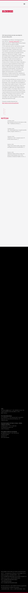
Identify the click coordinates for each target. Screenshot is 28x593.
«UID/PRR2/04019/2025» (6, 581)
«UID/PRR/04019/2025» (15, 578)
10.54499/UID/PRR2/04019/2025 (10, 582)
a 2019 (17, 41)
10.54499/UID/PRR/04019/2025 (10, 579)
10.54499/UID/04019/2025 (9, 576)
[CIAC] (2, 3)
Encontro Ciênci (12, 41)
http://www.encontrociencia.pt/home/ (10, 103)
